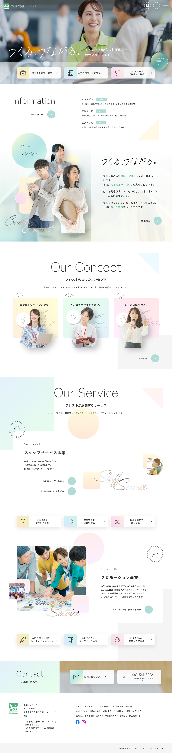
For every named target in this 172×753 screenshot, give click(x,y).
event (101, 111)
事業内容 (143, 358)
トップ (78, 706)
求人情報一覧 (135, 716)
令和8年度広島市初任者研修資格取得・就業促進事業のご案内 (108, 103)
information (101, 99)
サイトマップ (88, 706)
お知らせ (124, 716)
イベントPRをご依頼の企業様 (127, 609)
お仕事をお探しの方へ (53, 481)
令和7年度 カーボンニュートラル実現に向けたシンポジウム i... (108, 115)
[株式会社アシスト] (20, 7)
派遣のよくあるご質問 (85, 716)
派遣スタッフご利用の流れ (107, 716)
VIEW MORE (37, 114)
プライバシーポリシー (105, 706)
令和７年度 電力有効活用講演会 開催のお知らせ (103, 127)
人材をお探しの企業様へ (52, 491)
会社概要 (145, 220)
